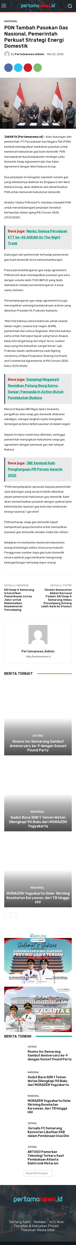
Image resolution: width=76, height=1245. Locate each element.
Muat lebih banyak (37, 1173)
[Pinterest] (28, 67)
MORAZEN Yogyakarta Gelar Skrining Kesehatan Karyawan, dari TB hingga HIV (38, 897)
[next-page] (13, 915)
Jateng (37, 735)
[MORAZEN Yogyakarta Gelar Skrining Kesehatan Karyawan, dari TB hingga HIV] (38, 869)
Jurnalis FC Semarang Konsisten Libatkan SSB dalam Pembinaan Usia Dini (48, 1132)
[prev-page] (7, 915)
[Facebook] (8, 67)
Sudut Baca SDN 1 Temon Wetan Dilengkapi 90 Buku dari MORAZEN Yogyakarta (38, 821)
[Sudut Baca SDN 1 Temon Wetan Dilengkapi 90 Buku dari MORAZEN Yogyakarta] (38, 793)
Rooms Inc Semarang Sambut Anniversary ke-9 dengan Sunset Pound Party (38, 745)
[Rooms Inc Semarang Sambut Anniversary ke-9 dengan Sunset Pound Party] (38, 717)
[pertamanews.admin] (7, 54)
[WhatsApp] (37, 67)
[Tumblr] (43, 1212)
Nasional (11, 21)
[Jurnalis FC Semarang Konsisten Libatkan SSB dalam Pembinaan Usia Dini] (14, 1130)
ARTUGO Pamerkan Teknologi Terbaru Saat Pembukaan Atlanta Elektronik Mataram (46, 1157)
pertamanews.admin (29, 54)
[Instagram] (32, 1212)
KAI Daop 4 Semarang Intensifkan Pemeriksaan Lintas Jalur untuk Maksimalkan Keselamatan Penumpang (19, 599)
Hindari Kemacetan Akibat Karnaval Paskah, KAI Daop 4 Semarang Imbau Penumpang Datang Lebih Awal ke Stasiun (56, 598)
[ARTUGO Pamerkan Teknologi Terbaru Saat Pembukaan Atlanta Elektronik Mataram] (14, 1155)
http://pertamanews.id (38, 656)
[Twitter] (18, 67)
